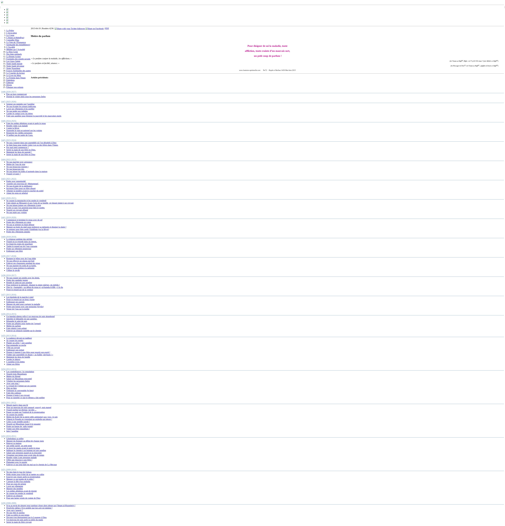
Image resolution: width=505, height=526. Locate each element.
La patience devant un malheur (19, 338)
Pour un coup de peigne (16, 484)
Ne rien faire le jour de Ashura (18, 472)
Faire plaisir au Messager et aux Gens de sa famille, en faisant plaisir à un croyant (40, 203)
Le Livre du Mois (13, 75)
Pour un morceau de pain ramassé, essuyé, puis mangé (28, 407)
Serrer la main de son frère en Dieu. (21, 150)
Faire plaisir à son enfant (16, 328)
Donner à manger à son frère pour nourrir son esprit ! (28, 352)
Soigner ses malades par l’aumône (20, 104)
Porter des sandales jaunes (17, 280)
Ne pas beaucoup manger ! (17, 167)
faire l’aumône (12, 431)
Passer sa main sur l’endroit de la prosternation (25, 412)
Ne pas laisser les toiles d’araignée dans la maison (26, 171)
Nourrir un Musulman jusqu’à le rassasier (23, 424)
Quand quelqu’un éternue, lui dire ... (21, 410)
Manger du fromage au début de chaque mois (25, 441)
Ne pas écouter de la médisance (19, 186)
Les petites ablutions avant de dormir (21, 491)
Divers (9, 85)
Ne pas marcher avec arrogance (19, 162)
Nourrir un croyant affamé (17, 210)
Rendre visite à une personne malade (21, 457)
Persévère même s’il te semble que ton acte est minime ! (29, 508)
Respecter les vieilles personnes (19, 133)
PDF (107, 28)
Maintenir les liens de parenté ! (19, 152)
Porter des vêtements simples (18, 232)
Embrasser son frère (14, 251)
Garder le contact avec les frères (19, 113)
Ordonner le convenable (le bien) (20, 390)
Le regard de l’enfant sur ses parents (21, 386)
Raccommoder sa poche (16, 345)
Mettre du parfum (13, 326)
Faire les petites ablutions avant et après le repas (26, 123)
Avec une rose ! (12, 383)
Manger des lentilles (14, 489)
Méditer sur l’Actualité (15, 49)
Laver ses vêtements (14, 486)
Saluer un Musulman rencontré (19, 379)
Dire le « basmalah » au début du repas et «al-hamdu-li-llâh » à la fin (34, 287)
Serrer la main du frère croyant (19, 522)
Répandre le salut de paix (16, 321)
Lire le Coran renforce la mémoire (20, 268)
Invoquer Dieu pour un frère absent (21, 188)
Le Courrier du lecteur (15, 73)
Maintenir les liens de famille (18, 357)
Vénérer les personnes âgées (18, 381)
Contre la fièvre (12, 128)
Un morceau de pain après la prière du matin (24, 520)
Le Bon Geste (12, 52)
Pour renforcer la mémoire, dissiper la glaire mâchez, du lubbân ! (33, 285)
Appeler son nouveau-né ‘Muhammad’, (22, 184)
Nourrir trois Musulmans (16, 374)
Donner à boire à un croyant (18, 395)
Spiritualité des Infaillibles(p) (18, 45)
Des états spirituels (14, 54)
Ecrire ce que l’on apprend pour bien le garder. (25, 208)
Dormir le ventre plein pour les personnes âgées (26, 96)
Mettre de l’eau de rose (15, 164)
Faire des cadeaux (13, 393)
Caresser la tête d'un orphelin (18, 481)
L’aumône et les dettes (15, 362)
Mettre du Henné (13, 376)
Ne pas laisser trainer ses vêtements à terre (23, 205)
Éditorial (9, 82)
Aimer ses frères (13, 364)
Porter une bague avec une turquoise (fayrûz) (25, 306)
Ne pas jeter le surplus (15, 513)
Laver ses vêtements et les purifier (20, 109)
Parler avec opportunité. (16, 181)
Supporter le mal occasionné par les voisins (24, 130)
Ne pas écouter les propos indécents (21, 106)
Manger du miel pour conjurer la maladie (23, 304)
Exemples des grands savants (18, 59)
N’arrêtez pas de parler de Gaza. (19, 135)
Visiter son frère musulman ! (18, 429)
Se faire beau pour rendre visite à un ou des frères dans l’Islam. (32, 145)
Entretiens (10, 80)
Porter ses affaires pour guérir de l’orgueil (23, 323)
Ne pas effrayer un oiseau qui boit (20, 261)
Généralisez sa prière (15, 438)
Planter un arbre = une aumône (19, 343)
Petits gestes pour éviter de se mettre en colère (25, 474)
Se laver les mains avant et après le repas (23, 448)
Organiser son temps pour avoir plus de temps (25, 455)
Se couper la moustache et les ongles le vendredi (26, 200)
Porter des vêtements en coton (18, 222)
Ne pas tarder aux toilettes (17, 111)
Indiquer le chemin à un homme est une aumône (26, 450)
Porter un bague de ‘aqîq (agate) (19, 426)
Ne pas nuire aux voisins (16, 212)
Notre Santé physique (15, 66)
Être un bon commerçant (16, 94)
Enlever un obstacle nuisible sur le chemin (23, 331)
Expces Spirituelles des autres (18, 71)
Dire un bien (11, 388)
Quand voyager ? (13, 174)
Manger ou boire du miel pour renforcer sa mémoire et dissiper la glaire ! (36, 227)
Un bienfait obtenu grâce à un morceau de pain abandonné (30, 316)
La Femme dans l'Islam (16, 78)
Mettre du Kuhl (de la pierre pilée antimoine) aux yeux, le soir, (32, 417)
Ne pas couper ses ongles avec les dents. (23, 278)
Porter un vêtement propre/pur (18, 249)
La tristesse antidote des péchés (19, 239)
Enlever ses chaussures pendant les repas (23, 263)
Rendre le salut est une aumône (19, 282)
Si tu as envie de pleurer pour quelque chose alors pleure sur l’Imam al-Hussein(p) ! (40, 505)
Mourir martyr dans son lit (17, 405)
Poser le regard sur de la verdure (19, 290)
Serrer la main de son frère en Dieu (20, 154)
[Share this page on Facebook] (94, 28)
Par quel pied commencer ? (17, 147)
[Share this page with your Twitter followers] (70, 28)
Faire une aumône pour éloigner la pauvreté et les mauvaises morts (33, 116)
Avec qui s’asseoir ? (14, 510)
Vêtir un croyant (13, 347)
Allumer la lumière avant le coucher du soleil (24, 191)
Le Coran (10, 35)
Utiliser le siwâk (13, 270)
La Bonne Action (13, 56)
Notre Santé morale (14, 64)
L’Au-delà (10, 47)
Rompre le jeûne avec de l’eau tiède (21, 258)
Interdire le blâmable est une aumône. (21, 319)
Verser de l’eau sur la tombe (17, 309)
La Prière (10, 30)
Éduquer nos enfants (14, 87)
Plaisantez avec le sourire (16, 462)
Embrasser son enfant (15, 350)
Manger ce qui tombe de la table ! (20, 479)
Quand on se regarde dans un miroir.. (21, 241)
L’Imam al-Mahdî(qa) (15, 38)
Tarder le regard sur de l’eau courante (21, 246)
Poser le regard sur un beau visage (20, 299)
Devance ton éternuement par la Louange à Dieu (26, 517)
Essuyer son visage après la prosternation (23, 477)
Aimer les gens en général (17, 193)
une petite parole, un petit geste (19, 446)
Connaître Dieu (12, 40)
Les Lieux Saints (13, 61)
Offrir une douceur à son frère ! (19, 460)
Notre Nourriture (13, 68)
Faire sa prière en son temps (17, 515)
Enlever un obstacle (14, 496)
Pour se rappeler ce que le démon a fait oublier (25, 398)
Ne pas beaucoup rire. (15, 169)
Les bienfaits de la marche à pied (19, 297)
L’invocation (11, 33)
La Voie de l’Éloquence (16, 42)
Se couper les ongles (14, 340)
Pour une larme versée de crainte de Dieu (23, 498)
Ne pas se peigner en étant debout (20, 225)
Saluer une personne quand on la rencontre (24, 453)
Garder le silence (13, 359)
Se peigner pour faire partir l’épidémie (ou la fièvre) (27, 229)
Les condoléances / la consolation (20, 371)
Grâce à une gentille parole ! (18, 422)
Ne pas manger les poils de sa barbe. (21, 266)
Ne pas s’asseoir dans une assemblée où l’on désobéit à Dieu (31, 143)
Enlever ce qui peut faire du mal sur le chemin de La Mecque (31, 464)
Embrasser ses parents (15, 302)
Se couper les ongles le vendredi (19, 493)
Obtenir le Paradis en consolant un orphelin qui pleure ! (29, 419)
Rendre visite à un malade (17, 126)
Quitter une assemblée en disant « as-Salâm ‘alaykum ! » (29, 355)
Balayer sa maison (13, 443)
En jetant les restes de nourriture (19, 244)
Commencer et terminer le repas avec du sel (24, 220)
